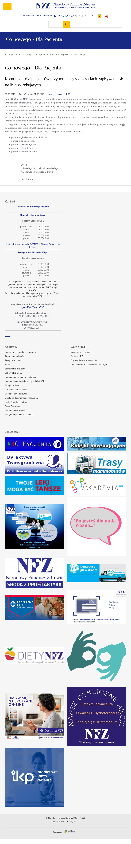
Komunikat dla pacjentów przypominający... (69, 54)
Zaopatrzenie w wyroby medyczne (20, 377)
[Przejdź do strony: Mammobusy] (96, 463)
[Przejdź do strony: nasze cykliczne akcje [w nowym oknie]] (96, 716)
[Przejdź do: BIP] (106, 16)
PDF (68, 94)
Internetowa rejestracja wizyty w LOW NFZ (24, 381)
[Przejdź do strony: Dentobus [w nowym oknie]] (96, 573)
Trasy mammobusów (14, 356)
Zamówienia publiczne (15, 369)
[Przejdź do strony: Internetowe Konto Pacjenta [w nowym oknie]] (34, 777)
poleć (60, 94)
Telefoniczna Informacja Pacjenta (32, 207)
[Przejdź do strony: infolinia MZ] (34, 485)
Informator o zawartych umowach (20, 352)
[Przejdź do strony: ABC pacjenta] (34, 444)
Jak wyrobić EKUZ (13, 373)
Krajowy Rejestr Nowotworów (83, 360)
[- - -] (7, 6)
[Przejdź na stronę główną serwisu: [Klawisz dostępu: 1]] (65, 5)
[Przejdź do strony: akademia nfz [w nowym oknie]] (96, 485)
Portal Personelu (12, 406)
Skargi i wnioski (12, 385)
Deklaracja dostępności (16, 410)
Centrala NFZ (76, 356)
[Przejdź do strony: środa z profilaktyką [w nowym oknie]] (34, 573)
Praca (7, 364)
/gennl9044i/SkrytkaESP (32, 307)
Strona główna (10, 54)
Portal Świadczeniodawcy (17, 402)
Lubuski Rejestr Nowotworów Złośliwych (88, 364)
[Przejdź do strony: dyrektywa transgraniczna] (34, 463)
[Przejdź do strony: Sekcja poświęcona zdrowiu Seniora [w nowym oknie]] (34, 526)
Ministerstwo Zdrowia (80, 352)
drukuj (51, 94)
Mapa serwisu (59, 821)
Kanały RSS (71, 821)
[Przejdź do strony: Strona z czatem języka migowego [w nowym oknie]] (96, 655)
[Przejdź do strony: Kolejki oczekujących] (96, 444)
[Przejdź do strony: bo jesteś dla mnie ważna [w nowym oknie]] (96, 527)
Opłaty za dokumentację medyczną (21, 398)
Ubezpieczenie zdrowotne (17, 394)
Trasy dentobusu (12, 360)
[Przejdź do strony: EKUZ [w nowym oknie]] (96, 607)
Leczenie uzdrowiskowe (16, 389)
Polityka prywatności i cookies (19, 414)
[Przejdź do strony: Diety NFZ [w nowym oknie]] (34, 655)
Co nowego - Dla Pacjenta (33, 54)
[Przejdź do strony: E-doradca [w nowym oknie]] (34, 716)
